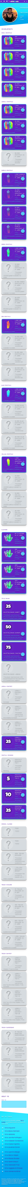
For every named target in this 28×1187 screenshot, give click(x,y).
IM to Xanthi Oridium (11, 1161)
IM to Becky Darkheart (12, 1131)
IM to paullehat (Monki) (12, 1147)
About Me (4, 1099)
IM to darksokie (10, 1134)
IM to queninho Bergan (12, 1151)
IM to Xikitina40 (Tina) (12, 1164)
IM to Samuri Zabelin (11, 1155)
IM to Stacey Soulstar (12, 1158)
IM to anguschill (10, 1127)
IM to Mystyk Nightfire (12, 1144)
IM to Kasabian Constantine (14, 1140)
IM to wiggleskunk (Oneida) (13, 1168)
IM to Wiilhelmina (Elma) (12, 1171)
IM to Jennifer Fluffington (13, 1137)
